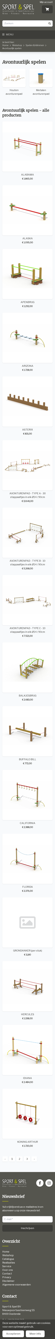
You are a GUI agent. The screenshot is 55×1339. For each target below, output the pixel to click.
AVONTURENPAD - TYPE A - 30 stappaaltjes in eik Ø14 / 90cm (27, 497)
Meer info (35, 1333)
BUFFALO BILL (27, 761)
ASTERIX (27, 431)
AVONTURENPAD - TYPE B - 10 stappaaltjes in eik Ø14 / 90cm (27, 564)
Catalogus (8, 1259)
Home (5, 45)
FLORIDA (27, 888)
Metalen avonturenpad (41, 92)
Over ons (7, 1270)
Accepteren (13, 1333)
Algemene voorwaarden (16, 1284)
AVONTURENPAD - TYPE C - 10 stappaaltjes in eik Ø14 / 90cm (27, 632)
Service (6, 1266)
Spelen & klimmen (35, 45)
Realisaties (8, 1262)
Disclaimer (8, 1281)
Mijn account (46, 2)
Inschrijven (27, 1228)
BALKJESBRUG (27, 697)
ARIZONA (27, 367)
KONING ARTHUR (27, 1143)
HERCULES (27, 1016)
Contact (7, 1273)
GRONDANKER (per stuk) (27, 952)
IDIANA (27, 1080)
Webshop (17, 45)
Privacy (6, 1277)
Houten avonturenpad (14, 92)
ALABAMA (27, 176)
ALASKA (27, 240)
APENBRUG (27, 304)
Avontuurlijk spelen (12, 48)
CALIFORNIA (27, 825)
